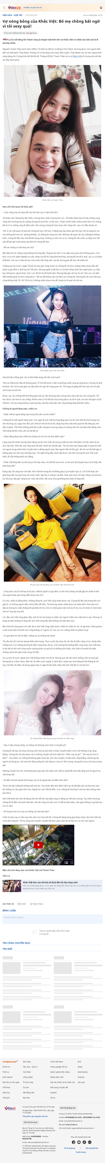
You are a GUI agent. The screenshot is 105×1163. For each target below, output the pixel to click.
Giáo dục (6, 1092)
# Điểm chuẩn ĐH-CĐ (33, 7)
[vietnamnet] (14, 9)
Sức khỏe (27, 1072)
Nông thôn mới (56, 1077)
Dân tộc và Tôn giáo (11, 1082)
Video (80, 1067)
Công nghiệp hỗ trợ (58, 1067)
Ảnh (79, 1061)
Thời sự (6, 1072)
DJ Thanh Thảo (36, 904)
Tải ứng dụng (69, 1148)
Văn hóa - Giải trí (12, 15)
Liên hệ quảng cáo (67, 1108)
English (53, 1092)
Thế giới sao (31, 15)
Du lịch (26, 1087)
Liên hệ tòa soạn (30, 1122)
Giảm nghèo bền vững (60, 1072)
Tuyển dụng (81, 1152)
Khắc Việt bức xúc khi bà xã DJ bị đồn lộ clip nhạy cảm (50, 882)
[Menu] (4, 7)
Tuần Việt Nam (56, 1061)
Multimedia (83, 1072)
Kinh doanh (8, 1077)
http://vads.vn (71, 1124)
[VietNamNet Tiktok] (84, 1143)
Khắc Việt (77, 56)
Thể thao (6, 1087)
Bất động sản (28, 1092)
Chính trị (6, 1067)
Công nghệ (28, 1077)
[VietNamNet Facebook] (73, 1143)
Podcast (81, 1077)
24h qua (81, 1082)
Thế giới (6, 1097)
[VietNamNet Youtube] (79, 1143)
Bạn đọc (26, 1097)
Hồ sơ (52, 1097)
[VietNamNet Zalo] (89, 1143)
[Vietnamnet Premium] (10, 1062)
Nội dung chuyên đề (59, 1087)
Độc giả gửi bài (92, 1148)
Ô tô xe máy (28, 1082)
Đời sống (27, 1061)
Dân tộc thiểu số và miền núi (62, 1082)
